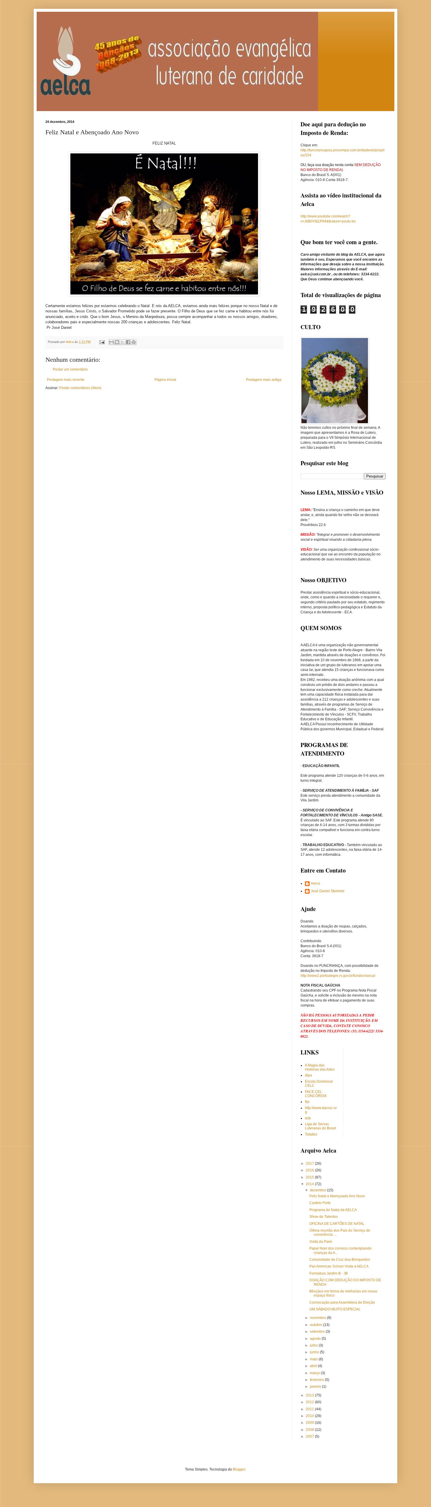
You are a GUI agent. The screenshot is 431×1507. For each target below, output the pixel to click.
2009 (310, 1423)
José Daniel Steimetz (328, 891)
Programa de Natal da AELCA (333, 1210)
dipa (308, 1075)
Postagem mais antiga (263, 380)
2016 (310, 1170)
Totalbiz (311, 1134)
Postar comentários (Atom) (80, 388)
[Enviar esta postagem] (102, 342)
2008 (310, 1430)
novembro (318, 1318)
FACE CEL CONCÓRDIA (316, 1094)
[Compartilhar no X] (122, 342)
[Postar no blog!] (117, 342)
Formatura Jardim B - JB (328, 1273)
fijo (307, 1102)
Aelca (315, 883)
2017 (310, 1163)
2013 (310, 1395)
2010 (310, 1416)
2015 (310, 1177)
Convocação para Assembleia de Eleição (342, 1302)
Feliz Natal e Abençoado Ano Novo (337, 1196)
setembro (318, 1331)
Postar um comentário (70, 369)
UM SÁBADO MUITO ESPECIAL (335, 1309)
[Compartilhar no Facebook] (128, 342)
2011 (310, 1409)
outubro (316, 1325)
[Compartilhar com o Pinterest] (134, 342)
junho (315, 1352)
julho (314, 1345)
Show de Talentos (323, 1217)
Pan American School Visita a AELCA (339, 1266)
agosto (316, 1339)
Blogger (239, 1469)
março (315, 1373)
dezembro (318, 1190)
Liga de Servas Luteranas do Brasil (320, 1126)
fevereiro (317, 1380)
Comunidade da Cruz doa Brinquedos (339, 1259)
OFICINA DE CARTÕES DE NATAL (336, 1224)
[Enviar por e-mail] (111, 342)
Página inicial (165, 380)
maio (314, 1359)
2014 (310, 1184)
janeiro (316, 1386)
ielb (308, 1118)
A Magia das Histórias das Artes (320, 1067)
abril (314, 1366)
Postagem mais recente (65, 380)
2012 (310, 1402)
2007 (310, 1436)
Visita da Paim (320, 1242)
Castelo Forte (320, 1203)
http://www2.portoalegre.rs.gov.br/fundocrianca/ (338, 976)
